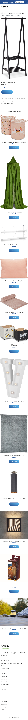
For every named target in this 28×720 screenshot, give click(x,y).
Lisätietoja (7, 92)
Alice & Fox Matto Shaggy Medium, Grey (14, 455)
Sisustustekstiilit (5, 684)
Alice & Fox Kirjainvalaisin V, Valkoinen (14, 401)
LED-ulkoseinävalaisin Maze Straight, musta (14, 541)
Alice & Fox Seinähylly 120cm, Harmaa (14, 245)
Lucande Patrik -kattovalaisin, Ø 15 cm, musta (14, 498)
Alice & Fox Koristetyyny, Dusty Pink (14, 281)
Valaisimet (3, 689)
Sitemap (3, 709)
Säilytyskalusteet (5, 679)
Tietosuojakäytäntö (6, 707)
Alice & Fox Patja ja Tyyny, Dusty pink (14, 312)
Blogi (2, 699)
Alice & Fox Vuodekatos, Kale (14, 212)
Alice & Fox (16, 82)
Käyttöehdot (4, 704)
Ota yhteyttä (4, 701)
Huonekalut (4, 676)
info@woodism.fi (5, 668)
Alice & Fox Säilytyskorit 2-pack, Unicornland (14, 142)
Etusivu (3, 15)
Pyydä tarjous (19, 2)
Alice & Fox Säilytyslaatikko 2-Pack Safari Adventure (14, 344)
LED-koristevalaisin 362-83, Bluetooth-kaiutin (14, 628)
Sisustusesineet (5, 681)
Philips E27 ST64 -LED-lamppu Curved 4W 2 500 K (14, 584)
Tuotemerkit (10, 82)
